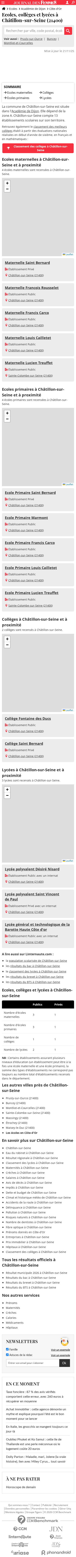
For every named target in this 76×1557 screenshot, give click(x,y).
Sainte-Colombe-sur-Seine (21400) (30, 375)
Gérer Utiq (65, 1508)
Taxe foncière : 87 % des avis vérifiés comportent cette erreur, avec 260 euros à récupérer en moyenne (34, 1396)
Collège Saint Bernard (24, 743)
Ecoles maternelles (19, 92)
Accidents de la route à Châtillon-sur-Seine (34, 1202)
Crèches (11, 1313)
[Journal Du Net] (56, 1529)
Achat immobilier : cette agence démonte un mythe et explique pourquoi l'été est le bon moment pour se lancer (36, 1414)
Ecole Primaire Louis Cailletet (31, 567)
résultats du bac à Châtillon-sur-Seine (35, 966)
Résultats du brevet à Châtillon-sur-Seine (33, 1282)
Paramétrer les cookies (44, 1508)
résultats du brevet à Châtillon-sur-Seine (37, 977)
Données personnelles (17, 1508)
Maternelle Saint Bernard (27, 262)
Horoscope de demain (21, 1487)
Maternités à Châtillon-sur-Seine (27, 1168)
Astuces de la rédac (21, 1355)
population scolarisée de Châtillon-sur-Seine (38, 961)
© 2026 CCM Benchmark (57, 1512)
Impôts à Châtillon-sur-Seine (24, 1187)
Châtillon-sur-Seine (18, 1148)
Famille (13, 1349)
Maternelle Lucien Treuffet (29, 362)
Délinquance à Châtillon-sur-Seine (28, 1207)
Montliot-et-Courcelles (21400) (25, 1108)
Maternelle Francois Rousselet (32, 287)
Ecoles (13, 9)
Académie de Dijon (33, 9)
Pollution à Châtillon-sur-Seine (26, 1212)
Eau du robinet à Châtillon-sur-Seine (30, 1153)
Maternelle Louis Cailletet (28, 337)
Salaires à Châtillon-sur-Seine (25, 1178)
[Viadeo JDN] (56, 1544)
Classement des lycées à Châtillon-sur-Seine (35, 1163)
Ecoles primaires (18, 98)
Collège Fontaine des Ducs (28, 718)
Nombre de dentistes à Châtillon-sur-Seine (34, 1222)
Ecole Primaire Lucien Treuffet (31, 592)
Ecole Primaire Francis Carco (30, 542)
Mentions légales (14, 1512)
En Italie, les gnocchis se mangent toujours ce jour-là (37, 1429)
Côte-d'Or (55, 9)
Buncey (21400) (16, 1103)
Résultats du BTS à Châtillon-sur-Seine (31, 1287)
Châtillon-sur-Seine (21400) (26, 275)
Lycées (46, 98)
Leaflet (69, 254)
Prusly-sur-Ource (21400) (22, 1098)
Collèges (48, 92)
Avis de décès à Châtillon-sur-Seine (29, 1182)
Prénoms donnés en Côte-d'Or (25, 1232)
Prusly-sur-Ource (31, 39)
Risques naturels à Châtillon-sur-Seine (31, 1217)
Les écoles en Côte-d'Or (21, 1133)
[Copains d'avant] (20, 1544)
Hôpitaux (12, 1327)
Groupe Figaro (34, 1512)
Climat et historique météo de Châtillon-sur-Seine (38, 1197)
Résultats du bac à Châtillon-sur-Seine (31, 1278)
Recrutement (61, 1505)
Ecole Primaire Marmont (26, 517)
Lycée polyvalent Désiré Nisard (32, 869)
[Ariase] (20, 1552)
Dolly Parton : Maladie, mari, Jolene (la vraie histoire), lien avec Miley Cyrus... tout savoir (36, 1459)
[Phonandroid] (56, 1552)
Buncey (52, 39)
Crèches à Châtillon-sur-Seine (25, 1172)
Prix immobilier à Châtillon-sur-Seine (30, 1242)
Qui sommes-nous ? (18, 1505)
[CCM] (20, 1529)
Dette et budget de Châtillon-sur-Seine (31, 1192)
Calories (11, 1318)
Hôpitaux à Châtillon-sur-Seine (26, 1247)
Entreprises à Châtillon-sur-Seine (27, 1237)
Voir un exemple (60, 1349)
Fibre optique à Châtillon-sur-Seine (29, 1227)
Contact (36, 1505)
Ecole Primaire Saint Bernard (30, 492)
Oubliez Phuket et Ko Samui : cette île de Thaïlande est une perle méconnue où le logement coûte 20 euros (33, 1444)
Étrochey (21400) (16, 1123)
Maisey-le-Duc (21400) (20, 1128)
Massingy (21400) (17, 1118)
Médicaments (15, 1322)
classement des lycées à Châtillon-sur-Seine (37, 971)
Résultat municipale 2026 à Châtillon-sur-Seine (36, 1273)
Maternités (13, 1308)
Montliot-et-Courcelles (18, 43)
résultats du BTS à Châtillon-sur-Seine (35, 982)
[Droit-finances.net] (56, 1537)
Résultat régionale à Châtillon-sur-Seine (32, 1158)
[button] (7, 183)
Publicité (47, 1505)
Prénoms (11, 1303)
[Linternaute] (20, 1537)
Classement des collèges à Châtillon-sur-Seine (41, 148)
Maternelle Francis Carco (27, 312)
